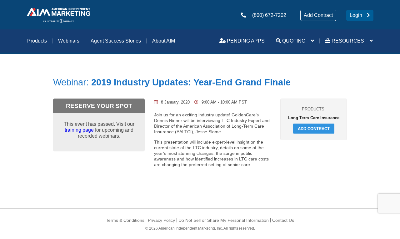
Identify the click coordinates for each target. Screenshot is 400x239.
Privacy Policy (161, 220)
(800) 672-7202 (269, 15)
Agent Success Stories (116, 40)
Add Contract (318, 15)
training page (79, 130)
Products (37, 40)
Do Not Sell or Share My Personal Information (223, 220)
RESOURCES (347, 40)
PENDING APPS (245, 40)
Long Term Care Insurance (313, 117)
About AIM (163, 40)
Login (356, 15)
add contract (314, 128)
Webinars (68, 40)
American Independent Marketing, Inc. (190, 228)
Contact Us (283, 220)
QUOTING (293, 40)
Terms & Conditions (125, 220)
